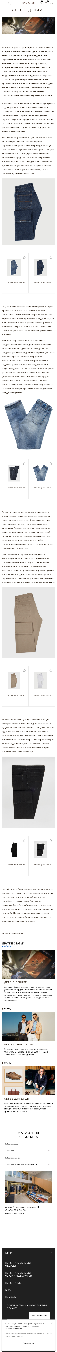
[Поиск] (9, 3)
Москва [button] (10, 1150)
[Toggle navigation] (3, 3)
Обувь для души (16, 1099)
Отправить (39, 1316)
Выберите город (11, 1144)
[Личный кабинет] (51, 3)
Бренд (7, 1009)
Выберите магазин (12, 1158)
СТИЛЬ (7, 946)
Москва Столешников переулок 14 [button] (22, 1164)
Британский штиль (18, 1045)
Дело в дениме (15, 982)
